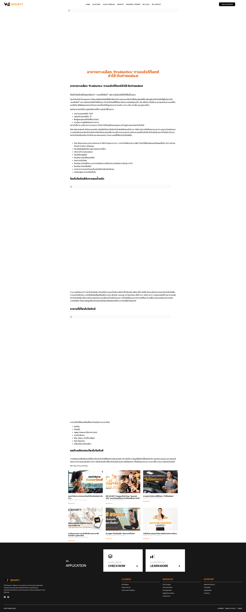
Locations (96, 4)
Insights (120, 4)
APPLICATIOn (76, 565)
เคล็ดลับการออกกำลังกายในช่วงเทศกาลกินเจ (160, 533)
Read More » (71, 503)
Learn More (159, 566)
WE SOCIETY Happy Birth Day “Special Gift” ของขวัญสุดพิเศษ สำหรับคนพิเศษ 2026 (123, 497)
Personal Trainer (133, 4)
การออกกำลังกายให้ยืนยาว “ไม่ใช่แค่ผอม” (158, 496)
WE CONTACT (156, 4)
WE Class (146, 4)
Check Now (116, 566)
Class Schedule (109, 4)
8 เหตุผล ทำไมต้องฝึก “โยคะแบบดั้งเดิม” (120, 533)
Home (88, 4)
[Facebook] (5, 597)
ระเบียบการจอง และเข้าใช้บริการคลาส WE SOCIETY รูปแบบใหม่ (83, 534)
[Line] (8, 597)
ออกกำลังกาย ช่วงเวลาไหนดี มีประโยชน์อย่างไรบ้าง (85, 497)
